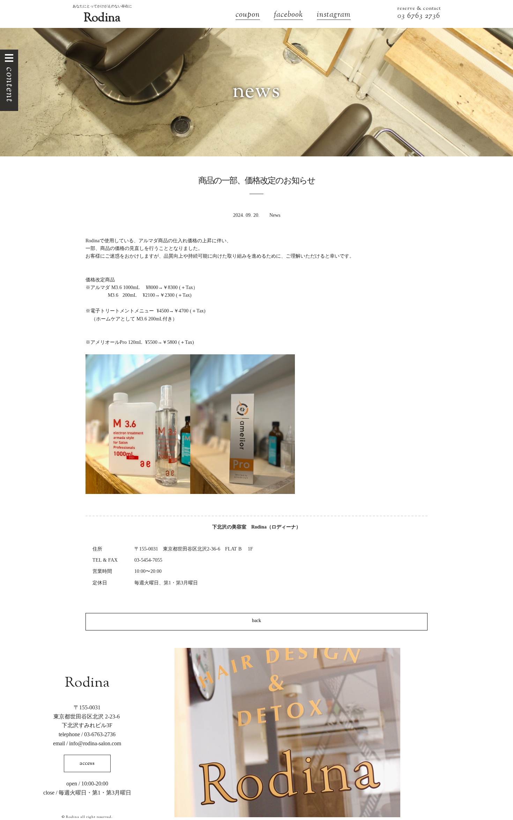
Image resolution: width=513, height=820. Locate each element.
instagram (334, 15)
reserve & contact (419, 8)
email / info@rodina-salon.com (87, 743)
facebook (288, 15)
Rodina (102, 18)
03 (402, 16)
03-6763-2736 (100, 734)
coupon (248, 15)
